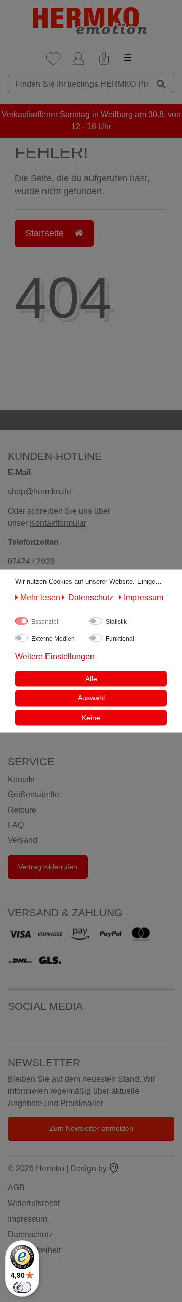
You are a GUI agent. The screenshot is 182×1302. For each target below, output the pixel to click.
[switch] (22, 1287)
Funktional (120, 638)
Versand (22, 840)
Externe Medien (53, 638)
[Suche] (161, 84)
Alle (91, 678)
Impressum (27, 1219)
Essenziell (45, 621)
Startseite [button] (45, 233)
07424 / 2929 (31, 561)
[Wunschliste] (53, 58)
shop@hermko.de (39, 491)
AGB (16, 1187)
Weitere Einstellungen (55, 656)
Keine (91, 717)
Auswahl (91, 698)
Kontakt (21, 779)
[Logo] (91, 21)
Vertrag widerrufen (47, 867)
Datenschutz (30, 1234)
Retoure (22, 810)
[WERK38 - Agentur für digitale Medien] (114, 1168)
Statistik (116, 621)
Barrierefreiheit (34, 1250)
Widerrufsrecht (34, 1203)
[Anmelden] (78, 58)
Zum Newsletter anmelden (91, 1128)
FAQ (16, 825)
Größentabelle (33, 794)
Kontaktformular (58, 523)
